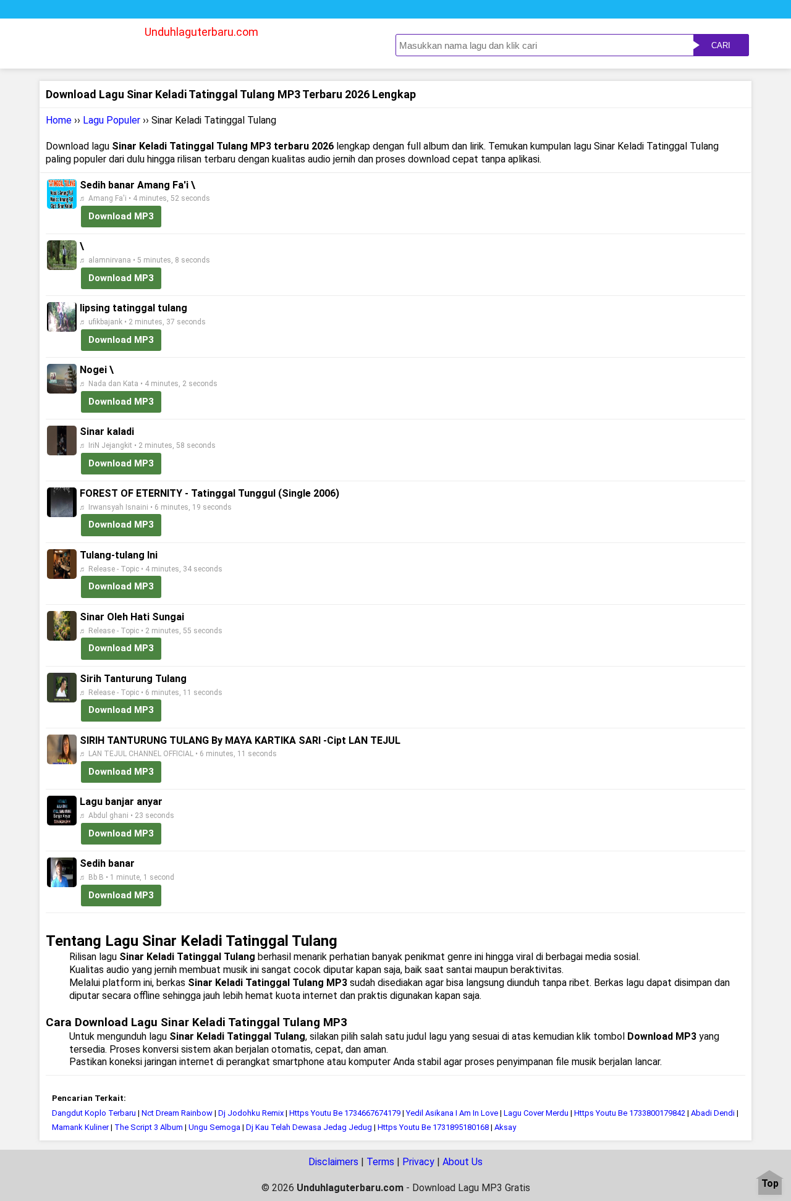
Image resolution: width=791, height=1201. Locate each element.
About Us (462, 1162)
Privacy (418, 1162)
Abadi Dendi (713, 1113)
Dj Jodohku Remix (251, 1113)
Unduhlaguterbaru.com (201, 31)
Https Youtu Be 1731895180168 (433, 1127)
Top (770, 1184)
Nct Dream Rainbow (177, 1113)
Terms (380, 1162)
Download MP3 (121, 216)
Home (59, 120)
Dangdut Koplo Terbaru (94, 1113)
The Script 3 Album (148, 1127)
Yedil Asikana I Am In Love (452, 1113)
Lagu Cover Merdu (536, 1113)
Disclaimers (333, 1162)
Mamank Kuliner (80, 1127)
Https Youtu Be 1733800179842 (629, 1113)
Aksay (505, 1127)
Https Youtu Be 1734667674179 (344, 1113)
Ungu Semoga (214, 1127)
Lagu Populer (111, 120)
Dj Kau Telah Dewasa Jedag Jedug (309, 1127)
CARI (720, 45)
